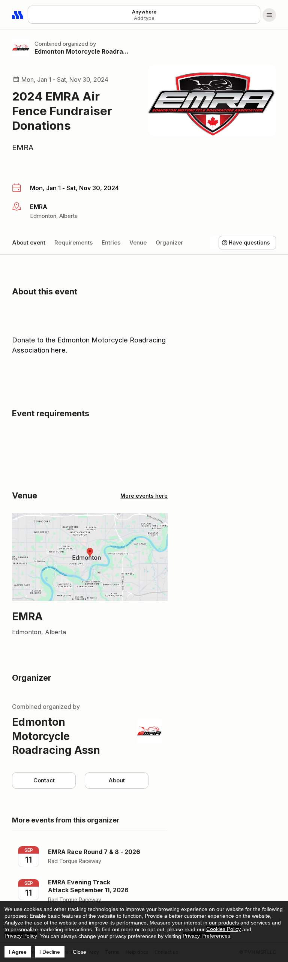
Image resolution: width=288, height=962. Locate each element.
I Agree (18, 952)
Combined (47, 43)
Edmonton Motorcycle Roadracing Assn (82, 51)
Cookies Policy (223, 929)
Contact (44, 780)
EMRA (22, 147)
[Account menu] (269, 15)
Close (79, 952)
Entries (111, 242)
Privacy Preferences (206, 936)
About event (28, 242)
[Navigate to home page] (18, 15)
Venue (138, 242)
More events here (144, 495)
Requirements (73, 242)
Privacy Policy (20, 936)
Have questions (249, 242)
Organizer (169, 242)
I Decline (49, 952)
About (116, 780)
